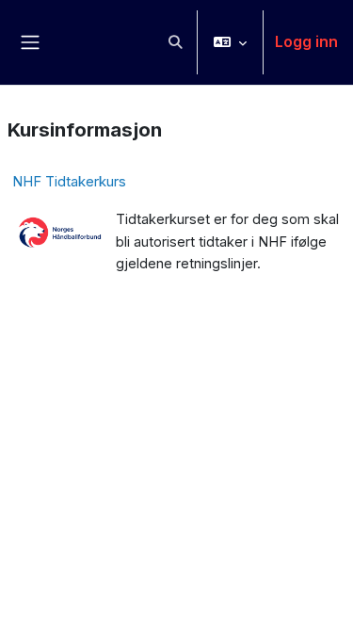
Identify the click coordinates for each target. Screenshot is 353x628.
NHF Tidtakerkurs (69, 181)
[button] (175, 42)
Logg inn (306, 41)
